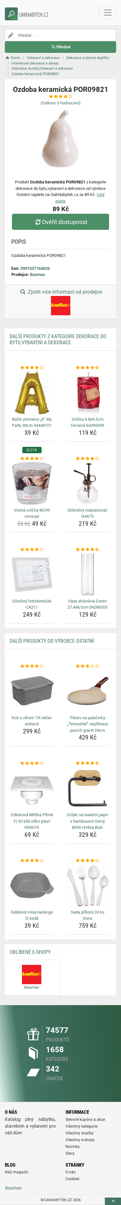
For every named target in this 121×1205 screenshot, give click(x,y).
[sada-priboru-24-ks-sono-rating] (88, 860)
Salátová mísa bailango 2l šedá (32, 915)
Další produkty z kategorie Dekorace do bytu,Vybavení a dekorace (58, 339)
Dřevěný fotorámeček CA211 (32, 604)
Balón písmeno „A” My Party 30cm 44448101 (32, 422)
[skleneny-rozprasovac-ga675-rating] (88, 459)
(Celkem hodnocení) (61, 103)
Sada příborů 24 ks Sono (88, 915)
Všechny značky (80, 1133)
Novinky (73, 1146)
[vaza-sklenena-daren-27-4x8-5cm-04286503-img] (88, 574)
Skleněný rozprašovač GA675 (87, 513)
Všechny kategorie (81, 1126)
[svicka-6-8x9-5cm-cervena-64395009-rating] (88, 368)
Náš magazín (16, 1172)
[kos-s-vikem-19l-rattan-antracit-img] (32, 691)
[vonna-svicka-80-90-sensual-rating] (32, 459)
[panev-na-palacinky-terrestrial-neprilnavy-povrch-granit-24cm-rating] (88, 666)
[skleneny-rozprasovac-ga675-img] (88, 483)
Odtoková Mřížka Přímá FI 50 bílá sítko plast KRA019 (32, 821)
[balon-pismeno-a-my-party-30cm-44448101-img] (32, 393)
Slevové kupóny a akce (85, 1119)
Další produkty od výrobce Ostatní (52, 641)
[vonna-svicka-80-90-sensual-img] (32, 483)
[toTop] (113, 1201)
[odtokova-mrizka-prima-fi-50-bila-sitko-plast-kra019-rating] (32, 763)
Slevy (70, 1153)
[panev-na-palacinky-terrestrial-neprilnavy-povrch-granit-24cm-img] (88, 691)
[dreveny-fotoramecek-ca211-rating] (32, 549)
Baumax (37, 274)
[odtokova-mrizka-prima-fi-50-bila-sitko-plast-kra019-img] (32, 788)
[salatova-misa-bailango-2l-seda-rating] (32, 860)
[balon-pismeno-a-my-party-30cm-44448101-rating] (32, 368)
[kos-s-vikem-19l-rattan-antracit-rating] (32, 666)
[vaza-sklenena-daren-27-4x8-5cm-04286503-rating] (88, 549)
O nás (71, 1172)
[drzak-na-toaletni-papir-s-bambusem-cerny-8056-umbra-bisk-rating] (88, 763)
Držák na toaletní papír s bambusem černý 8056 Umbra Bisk (87, 821)
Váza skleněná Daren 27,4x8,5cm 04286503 (87, 604)
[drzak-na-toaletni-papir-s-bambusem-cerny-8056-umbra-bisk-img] (88, 788)
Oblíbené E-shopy (30, 952)
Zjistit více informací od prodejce (64, 292)
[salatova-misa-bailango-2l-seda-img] (32, 885)
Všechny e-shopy (80, 1140)
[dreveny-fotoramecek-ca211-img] (32, 574)
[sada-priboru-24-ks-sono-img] (88, 885)
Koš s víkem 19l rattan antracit (32, 721)
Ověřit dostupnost (64, 222)
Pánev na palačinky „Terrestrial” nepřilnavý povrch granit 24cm (87, 724)
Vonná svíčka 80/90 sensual (32, 513)
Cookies (72, 1179)
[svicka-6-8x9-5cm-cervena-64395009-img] (88, 393)
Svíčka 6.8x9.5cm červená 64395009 (87, 422)
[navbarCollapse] (107, 12)
